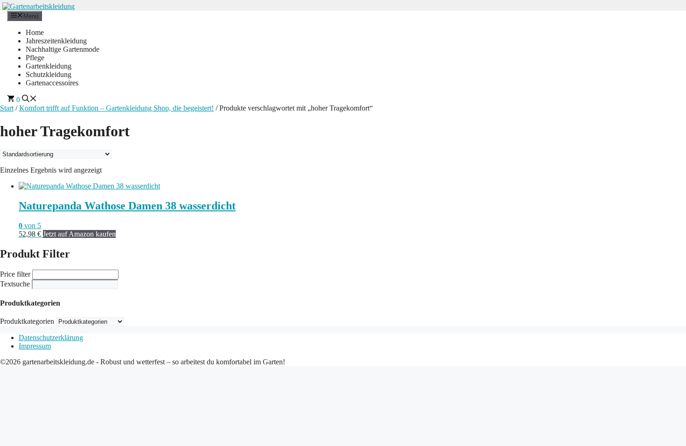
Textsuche (15, 284)
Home (35, 32)
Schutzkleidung (48, 74)
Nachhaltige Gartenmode (62, 49)
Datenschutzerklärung (51, 337)
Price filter (15, 274)
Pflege (35, 58)
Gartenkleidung (48, 66)
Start (7, 108)
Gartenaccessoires (52, 83)
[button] (29, 100)
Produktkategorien (27, 321)
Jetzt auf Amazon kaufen (79, 234)
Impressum (35, 346)
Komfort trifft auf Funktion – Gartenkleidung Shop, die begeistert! (116, 108)
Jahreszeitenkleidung (56, 41)
